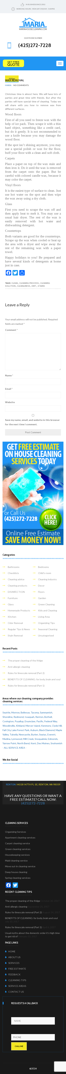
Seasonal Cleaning (47, 629)
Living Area (44, 616)
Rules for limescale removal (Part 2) (26, 673)
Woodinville (9, 725)
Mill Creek (28, 738)
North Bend (23, 743)
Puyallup (19, 721)
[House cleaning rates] (33, 63)
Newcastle (24, 734)
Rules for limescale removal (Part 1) (26, 685)
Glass (11, 604)
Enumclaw (30, 721)
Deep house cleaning (16, 872)
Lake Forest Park (20, 730)
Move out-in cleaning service (20, 866)
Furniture (13, 598)
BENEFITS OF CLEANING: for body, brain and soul (34, 679)
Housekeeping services (17, 854)
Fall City (7, 730)
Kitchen (12, 616)
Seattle (6, 712)
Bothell (48, 716)
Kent (33, 743)
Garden (42, 598)
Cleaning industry (47, 579)
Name (9, 375)
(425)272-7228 (33, 803)
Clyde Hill (57, 725)
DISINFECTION (16, 591)
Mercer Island (33, 725)
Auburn (34, 730)
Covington (8, 721)
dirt (34, 286)
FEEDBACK (14, 974)
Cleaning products (17, 585)
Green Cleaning (46, 604)
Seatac (42, 734)
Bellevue (25, 712)
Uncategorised (46, 635)
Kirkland (20, 725)
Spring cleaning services (17, 877)
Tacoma (35, 712)
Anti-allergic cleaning (19, 666)
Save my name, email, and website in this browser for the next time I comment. (32, 422)
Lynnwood (16, 738)
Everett (51, 734)
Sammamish (46, 712)
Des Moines (43, 743)
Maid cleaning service (16, 860)
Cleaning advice (16, 579)
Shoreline (8, 716)
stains (41, 286)
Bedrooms (43, 567)
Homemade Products (19, 610)
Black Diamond (47, 730)
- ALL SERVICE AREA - (14, 747)
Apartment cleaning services (20, 837)
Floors (41, 591)
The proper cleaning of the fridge (25, 660)
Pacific (39, 721)
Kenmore (46, 725)
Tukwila (14, 734)
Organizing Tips (46, 623)
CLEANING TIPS (17, 980)
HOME (11, 951)
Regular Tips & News (19, 629)
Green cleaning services (17, 849)
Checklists (13, 573)
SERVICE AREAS (17, 985)
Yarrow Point (9, 743)
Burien (34, 734)
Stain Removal (15, 635)
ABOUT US (14, 957)
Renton (39, 716)
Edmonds (53, 738)
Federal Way (50, 721)
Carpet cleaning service (17, 843)
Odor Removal (15, 623)
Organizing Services (15, 831)
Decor (41, 585)
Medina (6, 738)
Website (10, 402)
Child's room (44, 573)
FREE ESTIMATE (17, 968)
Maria (8, 85)
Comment (11, 329)
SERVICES (13, 962)
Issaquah (29, 716)
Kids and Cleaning (47, 610)
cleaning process (29, 283)
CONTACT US (16, 991)
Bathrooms (13, 567)
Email (9, 388)
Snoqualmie (41, 738)
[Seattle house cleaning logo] (33, 24)
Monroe (15, 712)
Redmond (19, 716)
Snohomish (56, 743)
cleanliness (23, 286)
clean (15, 283)
